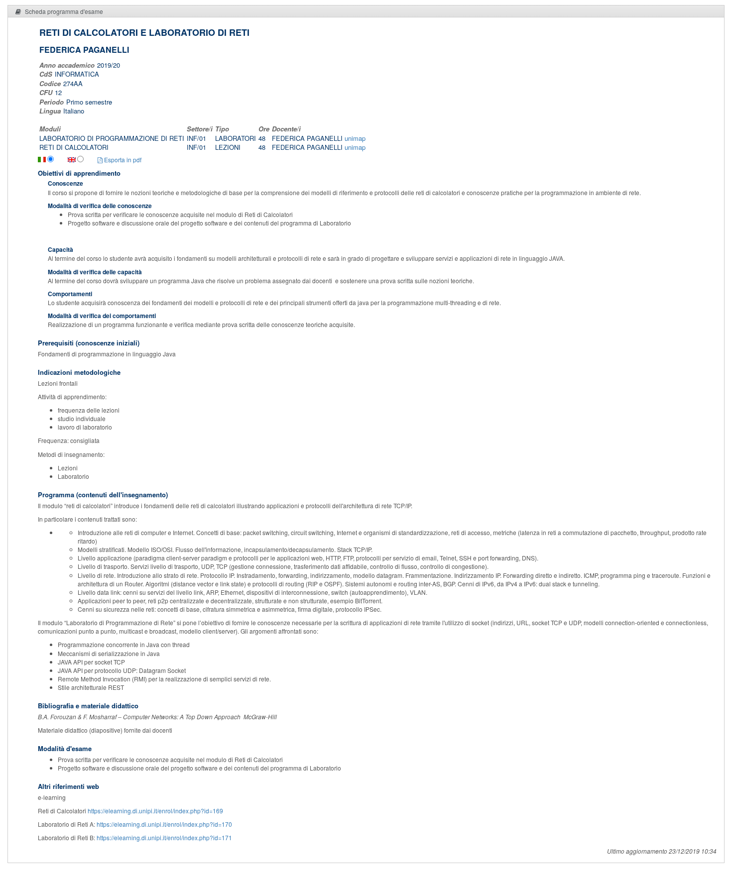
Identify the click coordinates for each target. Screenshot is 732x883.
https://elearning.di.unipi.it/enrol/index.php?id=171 (164, 837)
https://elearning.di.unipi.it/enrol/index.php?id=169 (155, 810)
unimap (355, 138)
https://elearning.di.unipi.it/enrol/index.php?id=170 (164, 824)
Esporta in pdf (122, 159)
